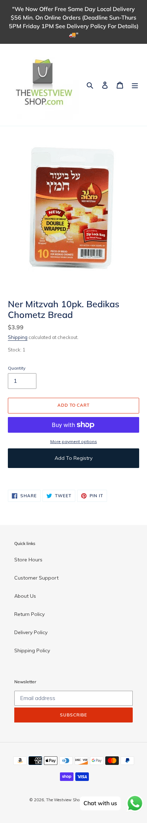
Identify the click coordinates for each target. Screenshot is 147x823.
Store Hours (28, 559)
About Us (25, 596)
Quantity (16, 368)
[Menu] (134, 84)
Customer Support (36, 578)
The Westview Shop (64, 799)
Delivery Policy (30, 632)
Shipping (17, 337)
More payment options (73, 441)
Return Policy (29, 614)
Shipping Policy (32, 650)
